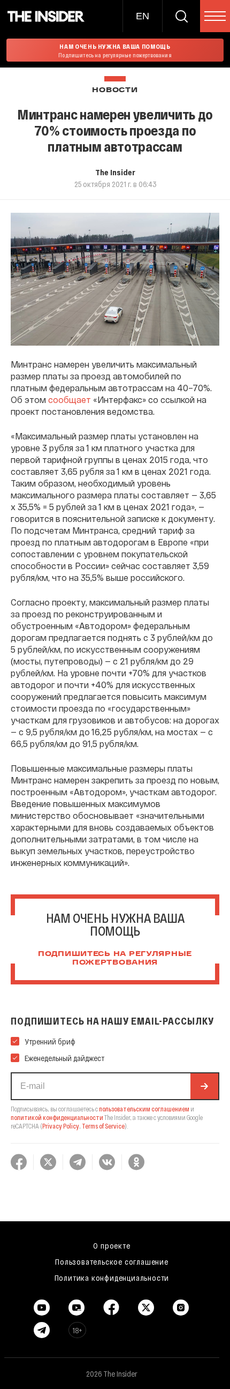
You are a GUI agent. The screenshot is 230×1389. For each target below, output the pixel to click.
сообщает (69, 399)
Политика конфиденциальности (112, 1277)
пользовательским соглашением (144, 1108)
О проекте (111, 1245)
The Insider (115, 172)
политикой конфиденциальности (57, 1117)
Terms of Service (103, 1126)
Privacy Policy (60, 1126)
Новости (114, 90)
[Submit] (204, 1086)
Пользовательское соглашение (111, 1261)
